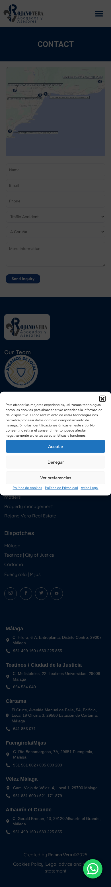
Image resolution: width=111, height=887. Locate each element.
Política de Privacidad (61, 488)
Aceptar (55, 446)
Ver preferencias (55, 477)
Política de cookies (27, 488)
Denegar (56, 462)
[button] (102, 399)
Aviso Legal (89, 488)
